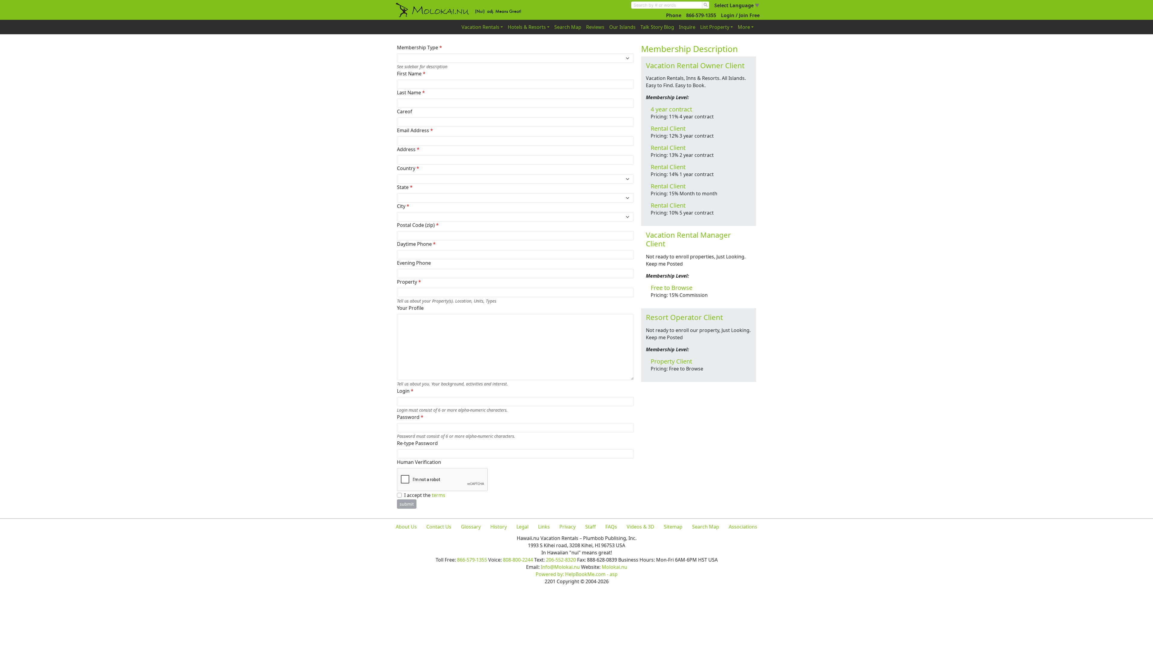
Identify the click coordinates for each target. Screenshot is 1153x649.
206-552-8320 (561, 559)
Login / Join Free (740, 15)
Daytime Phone (416, 244)
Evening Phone (414, 263)
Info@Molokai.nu (560, 567)
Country (408, 168)
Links (544, 526)
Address (408, 149)
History (498, 526)
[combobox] (666, 5)
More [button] (744, 27)
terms (438, 495)
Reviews (595, 27)
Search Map (567, 27)
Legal (522, 526)
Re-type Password (417, 443)
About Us (406, 526)
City (403, 206)
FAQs (611, 526)
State (405, 187)
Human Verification (419, 462)
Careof (404, 111)
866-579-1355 (701, 15)
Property (409, 282)
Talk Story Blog (657, 27)
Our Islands (622, 27)
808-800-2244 (518, 559)
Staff (590, 526)
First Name (411, 73)
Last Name (411, 92)
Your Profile (410, 308)
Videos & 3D (640, 526)
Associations (743, 526)
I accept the (424, 495)
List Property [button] (714, 27)
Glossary (471, 526)
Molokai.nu (614, 567)
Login (405, 391)
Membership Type (419, 47)
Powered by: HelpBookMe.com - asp (577, 574)
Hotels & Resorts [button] (527, 27)
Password (410, 417)
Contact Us (438, 526)
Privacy (567, 526)
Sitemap (673, 526)
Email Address (415, 130)
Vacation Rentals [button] (480, 27)
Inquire (687, 27)
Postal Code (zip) (418, 225)
